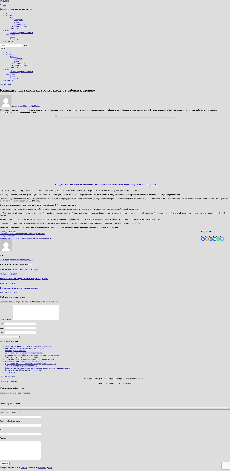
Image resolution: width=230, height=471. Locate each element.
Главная (8, 13)
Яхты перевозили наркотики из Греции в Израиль (25, 349)
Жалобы (13, 18)
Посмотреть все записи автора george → (16, 260)
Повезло (13, 37)
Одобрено (9, 15)
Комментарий (6, 319)
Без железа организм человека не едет (19, 288)
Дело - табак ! (10, 372)
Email (2, 328)
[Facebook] (203, 237)
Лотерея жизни (11, 35)
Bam (50, 468)
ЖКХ (16, 22)
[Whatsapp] (218, 237)
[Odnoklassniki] (207, 237)
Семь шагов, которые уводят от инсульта (21, 357)
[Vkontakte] (214, 237)
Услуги (8, 30)
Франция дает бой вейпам (15, 351)
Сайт (2, 332)
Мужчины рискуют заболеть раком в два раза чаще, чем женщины (32, 355)
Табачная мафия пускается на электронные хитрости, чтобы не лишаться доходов (38, 368)
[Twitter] (222, 237)
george (20, 106)
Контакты (9, 41)
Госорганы (18, 20)
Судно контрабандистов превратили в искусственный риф (29, 346)
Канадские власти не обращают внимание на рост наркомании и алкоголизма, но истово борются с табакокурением (105, 185)
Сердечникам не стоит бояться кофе (18, 269)
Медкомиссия (20, 24)
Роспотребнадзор (21, 26)
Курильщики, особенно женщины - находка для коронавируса (30, 364)
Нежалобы (14, 28)
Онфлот (3, 5)
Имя (1, 323)
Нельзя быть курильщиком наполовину (21, 366)
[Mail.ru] (211, 237)
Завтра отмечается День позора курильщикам (23, 370)
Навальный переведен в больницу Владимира (24, 278)
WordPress (42, 468)
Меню (3, 48)
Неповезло (14, 39)
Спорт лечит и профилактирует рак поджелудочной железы (29, 359)
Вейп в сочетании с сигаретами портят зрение (24, 353)
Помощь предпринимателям (21, 33)
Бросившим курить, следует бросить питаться (23, 361)
